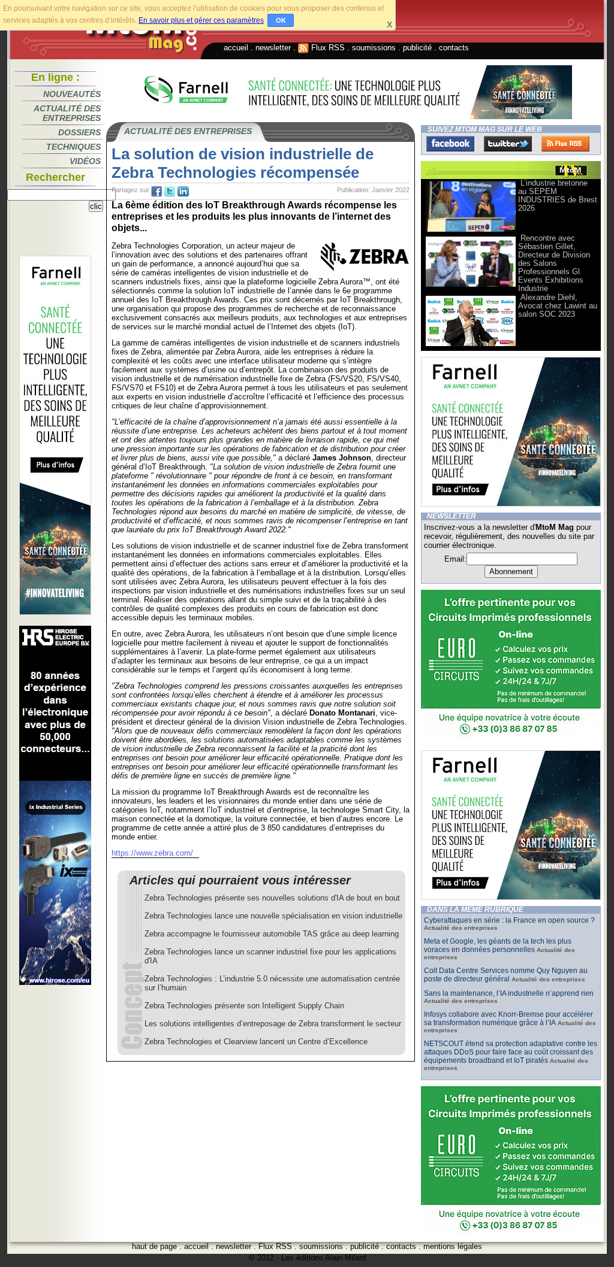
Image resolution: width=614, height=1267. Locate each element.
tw (170, 192)
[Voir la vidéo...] (470, 231)
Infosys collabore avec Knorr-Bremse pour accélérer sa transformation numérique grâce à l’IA (508, 1018)
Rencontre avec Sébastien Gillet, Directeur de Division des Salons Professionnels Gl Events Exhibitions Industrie (554, 263)
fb (156, 192)
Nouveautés (72, 94)
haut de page (154, 1246)
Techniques (73, 146)
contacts (454, 47)
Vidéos (85, 161)
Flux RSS (327, 47)
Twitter (508, 143)
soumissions (374, 47)
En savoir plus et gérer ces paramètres (201, 20)
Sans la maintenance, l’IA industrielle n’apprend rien (509, 993)
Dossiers (79, 132)
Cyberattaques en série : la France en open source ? (509, 920)
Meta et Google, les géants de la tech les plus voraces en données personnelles (497, 945)
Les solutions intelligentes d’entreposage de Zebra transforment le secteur (273, 1023)
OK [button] (281, 20)
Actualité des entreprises (67, 113)
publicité (417, 47)
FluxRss (565, 143)
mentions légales (452, 1246)
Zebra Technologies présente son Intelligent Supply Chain (244, 1005)
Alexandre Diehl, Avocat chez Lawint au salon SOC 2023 (557, 306)
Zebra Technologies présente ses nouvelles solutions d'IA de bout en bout (272, 897)
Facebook (450, 143)
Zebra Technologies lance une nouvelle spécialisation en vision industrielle (273, 915)
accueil (236, 47)
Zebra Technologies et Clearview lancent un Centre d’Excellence (256, 1041)
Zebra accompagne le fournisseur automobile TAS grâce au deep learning (272, 933)
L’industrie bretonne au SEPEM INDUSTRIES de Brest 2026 (557, 195)
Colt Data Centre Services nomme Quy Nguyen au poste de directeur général (506, 974)
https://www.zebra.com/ (152, 852)
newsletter (273, 47)
